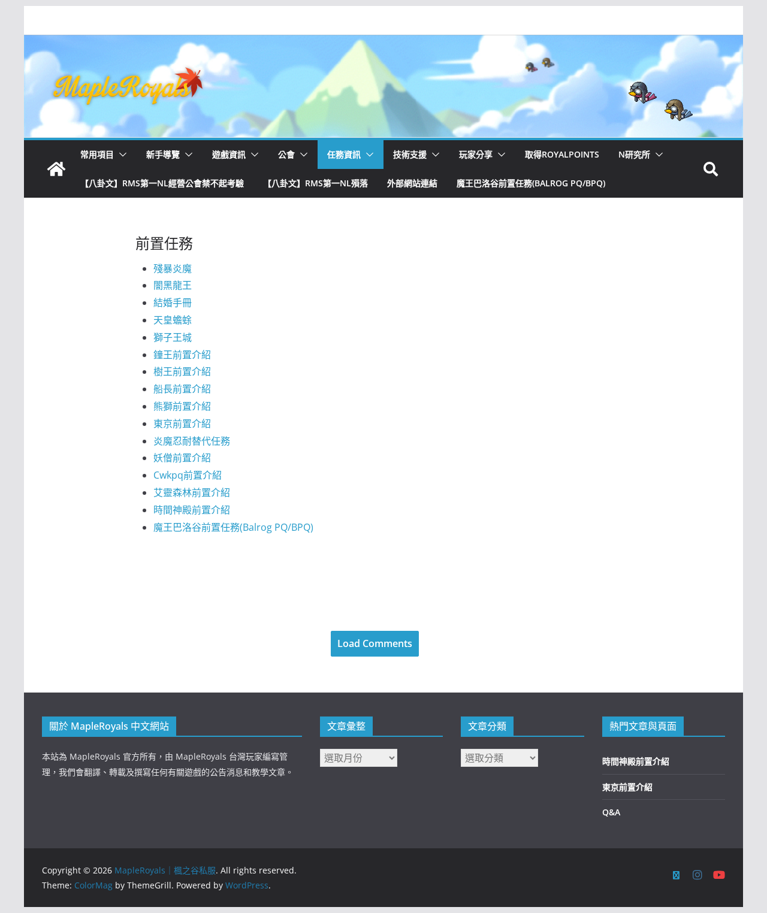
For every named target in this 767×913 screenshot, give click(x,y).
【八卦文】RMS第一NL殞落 (315, 183)
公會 (286, 154)
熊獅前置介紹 (182, 406)
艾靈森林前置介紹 (191, 492)
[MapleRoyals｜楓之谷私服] (383, 43)
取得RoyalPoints (562, 154)
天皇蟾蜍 (172, 319)
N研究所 (634, 154)
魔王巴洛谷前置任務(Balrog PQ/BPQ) (531, 183)
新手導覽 (163, 154)
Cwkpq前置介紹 (187, 475)
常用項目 (97, 154)
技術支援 (410, 154)
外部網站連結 (412, 183)
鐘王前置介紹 (182, 354)
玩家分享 (476, 154)
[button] (120, 154)
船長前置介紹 (182, 388)
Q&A (611, 812)
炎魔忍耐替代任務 (191, 441)
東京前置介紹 (182, 423)
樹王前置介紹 (182, 371)
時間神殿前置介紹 (191, 509)
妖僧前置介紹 (182, 457)
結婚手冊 (172, 302)
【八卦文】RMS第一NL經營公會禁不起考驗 (162, 183)
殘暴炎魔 (172, 268)
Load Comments (374, 643)
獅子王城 (172, 337)
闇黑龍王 (172, 285)
